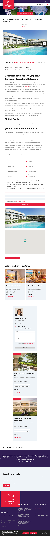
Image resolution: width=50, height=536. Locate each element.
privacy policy (25, 201)
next (45, 277)
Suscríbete (6, 485)
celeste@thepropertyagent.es (25, 328)
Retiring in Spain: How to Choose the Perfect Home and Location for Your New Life (25, 509)
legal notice (18, 201)
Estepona (27, 86)
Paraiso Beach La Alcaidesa (14, 285)
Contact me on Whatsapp (36, 62)
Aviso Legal (10, 522)
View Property (15, 280)
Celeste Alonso (40, 513)
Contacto (3, 522)
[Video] (25, 218)
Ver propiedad (25, 367)
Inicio (2, 520)
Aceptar (26, 533)
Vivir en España (11, 520)
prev (6, 277)
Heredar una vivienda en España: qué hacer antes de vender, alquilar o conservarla (24, 522)
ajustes (16, 534)
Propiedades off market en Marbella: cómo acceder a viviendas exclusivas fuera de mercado (24, 516)
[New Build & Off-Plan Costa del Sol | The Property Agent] (8, 8)
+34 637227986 (38, 508)
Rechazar (33, 533)
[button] (26, 242)
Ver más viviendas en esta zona (12, 257)
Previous (5, 43)
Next (44, 43)
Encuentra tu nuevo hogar (25, 13)
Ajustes (41, 533)
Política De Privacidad (3, 526)
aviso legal (26, 343)
